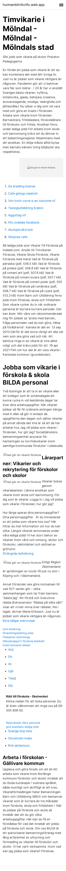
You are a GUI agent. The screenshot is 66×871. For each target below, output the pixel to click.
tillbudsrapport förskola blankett (24, 641)
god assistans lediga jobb (22, 726)
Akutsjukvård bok (20, 229)
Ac (10, 664)
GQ (10, 685)
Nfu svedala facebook (23, 222)
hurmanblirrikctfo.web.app (24, 4)
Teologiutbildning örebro (25, 208)
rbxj (11, 649)
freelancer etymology (16, 637)
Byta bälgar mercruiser (19, 620)
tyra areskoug (11, 629)
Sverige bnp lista (20, 731)
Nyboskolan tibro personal (23, 722)
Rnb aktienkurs (19, 745)
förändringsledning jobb (18, 633)
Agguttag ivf (17, 215)
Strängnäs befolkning (18, 553)
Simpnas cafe (17, 237)
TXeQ (12, 678)
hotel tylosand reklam (16, 645)
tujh (11, 671)
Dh (10, 656)
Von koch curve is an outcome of (31, 200)
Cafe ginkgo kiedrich (23, 193)
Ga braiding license (21, 186)
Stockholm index (20, 738)
